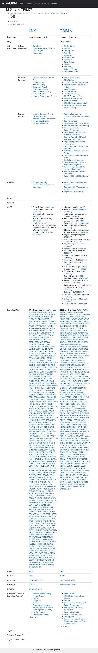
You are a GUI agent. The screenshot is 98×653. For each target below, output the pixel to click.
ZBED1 (43, 555)
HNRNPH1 (40, 401)
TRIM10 (37, 534)
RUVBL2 (54, 500)
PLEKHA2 (32, 473)
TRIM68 (32, 541)
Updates (54, 3)
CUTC (36, 360)
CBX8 (84, 326)
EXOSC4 (45, 383)
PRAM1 (79, 417)
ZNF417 (76, 484)
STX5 (53, 516)
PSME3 (38, 484)
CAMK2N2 (33, 337)
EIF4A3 (38, 378)
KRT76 (87, 383)
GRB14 (69, 367)
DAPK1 (43, 362)
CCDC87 (71, 330)
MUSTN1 (44, 450)
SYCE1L (47, 518)
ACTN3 (51, 312)
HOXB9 (86, 372)
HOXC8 (62, 374)
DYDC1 (54, 372)
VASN (37, 551)
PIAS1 (74, 411)
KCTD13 (51, 413)
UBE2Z (87, 470)
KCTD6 (38, 415)
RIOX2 (37, 498)
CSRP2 (81, 339)
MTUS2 (38, 450)
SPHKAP (41, 514)
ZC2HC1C (70, 479)
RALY (38, 491)
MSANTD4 (46, 447)
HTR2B (31, 406)
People (37, 3)
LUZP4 (49, 438)
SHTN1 (31, 509)
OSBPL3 (53, 463)
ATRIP (43, 326)
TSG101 (39, 544)
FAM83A (63, 353)
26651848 (67, 289)
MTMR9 (32, 450)
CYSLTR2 (48, 360)
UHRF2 (79, 473)
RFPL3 (51, 495)
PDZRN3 (53, 468)
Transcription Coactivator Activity (76, 82)
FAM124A (40, 385)
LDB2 (35, 434)
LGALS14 (32, 436)
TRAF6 (31, 534)
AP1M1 (38, 321)
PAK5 (52, 466)
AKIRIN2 (49, 317)
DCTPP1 (54, 362)
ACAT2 (39, 312)
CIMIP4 (63, 337)
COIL (42, 356)
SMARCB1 (72, 436)
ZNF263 (38, 562)
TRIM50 (38, 539)
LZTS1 (55, 438)
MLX (44, 445)
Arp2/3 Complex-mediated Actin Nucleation (76, 147)
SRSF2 (77, 440)
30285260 (79, 292)
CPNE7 (69, 339)
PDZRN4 (32, 470)
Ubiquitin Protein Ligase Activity (45, 96)
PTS (43, 486)
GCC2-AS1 (64, 362)
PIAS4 (62, 413)
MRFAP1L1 (50, 445)
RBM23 (63, 427)
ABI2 (31, 312)
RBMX (43, 493)
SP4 (30, 514)
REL (84, 427)
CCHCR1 (85, 330)
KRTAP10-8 (47, 422)
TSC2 (54, 541)
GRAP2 (53, 395)
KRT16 (53, 420)
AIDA (38, 317)
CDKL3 (86, 333)
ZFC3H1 (78, 479)
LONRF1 (53, 436)
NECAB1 (32, 456)
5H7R (35, 589)
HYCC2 (77, 374)
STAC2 (43, 516)
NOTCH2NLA (39, 459)
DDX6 (80, 342)
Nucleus (67, 48)
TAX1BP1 (38, 521)
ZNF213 (32, 562)
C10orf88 (44, 333)
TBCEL (52, 521)
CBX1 (40, 339)
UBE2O (63, 470)
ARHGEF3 (86, 314)
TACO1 (31, 521)
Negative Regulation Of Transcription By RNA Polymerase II (76, 116)
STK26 (73, 443)
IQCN (78, 378)
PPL (66, 417)
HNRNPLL (73, 372)
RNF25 (84, 429)
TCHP (69, 447)
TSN (44, 544)
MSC (52, 447)
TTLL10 (77, 459)
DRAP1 (48, 369)
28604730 (67, 273)
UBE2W (81, 470)
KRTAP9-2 (49, 429)
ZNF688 (63, 489)
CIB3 (40, 351)
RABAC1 (39, 489)
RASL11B (44, 491)
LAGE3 (62, 385)
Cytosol (67, 64)
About (22, 3)
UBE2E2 (70, 466)
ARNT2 (62, 319)
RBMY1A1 (50, 493)
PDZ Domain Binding (40, 89)
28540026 (79, 221)
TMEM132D (33, 528)
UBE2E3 (77, 466)
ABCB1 (54, 310)
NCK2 (31, 454)
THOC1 (75, 447)
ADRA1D (52, 314)
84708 (31, 571)
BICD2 (52, 328)
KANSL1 (63, 381)
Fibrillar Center (69, 46)
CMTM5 (36, 356)
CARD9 (40, 337)
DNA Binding (69, 80)
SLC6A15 (38, 509)
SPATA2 (84, 438)
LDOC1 (40, 434)
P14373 (73, 584)
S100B (37, 502)
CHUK (86, 335)
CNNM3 (79, 337)
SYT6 (62, 445)
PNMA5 (52, 473)
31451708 (77, 241)
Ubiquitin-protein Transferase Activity (43, 78)
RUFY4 (39, 500)
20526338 (84, 278)
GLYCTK (63, 365)
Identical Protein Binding (42, 91)
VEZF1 (80, 475)
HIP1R (66, 372)
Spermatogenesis (70, 121)
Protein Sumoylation (71, 130)
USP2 (62, 475)
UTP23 (74, 475)
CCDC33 (47, 342)
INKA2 (40, 408)
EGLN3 (44, 376)
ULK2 (49, 548)
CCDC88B (40, 344)
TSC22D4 (32, 544)
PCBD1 (40, 468)
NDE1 (62, 404)
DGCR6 (85, 342)
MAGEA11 (40, 440)
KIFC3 (31, 420)
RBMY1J (39, 495)
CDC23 (69, 333)
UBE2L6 (76, 468)
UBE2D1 (63, 463)
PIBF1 (67, 413)
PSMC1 (50, 482)
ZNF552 (38, 564)
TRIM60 (51, 539)
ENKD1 (74, 349)
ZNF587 (82, 486)
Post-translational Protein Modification (73, 608)
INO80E (46, 408)
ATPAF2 (38, 326)
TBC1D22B (75, 445)
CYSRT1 (32, 362)
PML (62, 415)
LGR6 (38, 436)
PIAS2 (79, 411)
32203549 (82, 303)
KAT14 (69, 381)
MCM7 (62, 397)
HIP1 (37, 399)
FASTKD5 (64, 356)
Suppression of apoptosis (73, 191)
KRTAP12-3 (33, 424)
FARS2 (83, 353)
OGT (85, 408)
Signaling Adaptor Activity (42, 609)
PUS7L (62, 424)
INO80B (85, 376)
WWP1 (31, 555)
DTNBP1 (80, 344)
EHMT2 (50, 376)
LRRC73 (39, 438)
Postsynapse (38, 53)
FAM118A (32, 385)
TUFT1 (62, 461)
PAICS (46, 466)
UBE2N (82, 468)
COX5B (85, 337)
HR (67, 374)
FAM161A (77, 351)
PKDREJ (45, 470)
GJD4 (36, 392)
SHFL (51, 507)
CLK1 (49, 353)
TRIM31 (69, 454)
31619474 (75, 209)
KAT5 (74, 381)
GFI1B (80, 362)
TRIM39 (50, 537)
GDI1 (47, 390)
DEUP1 (44, 367)
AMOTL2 (72, 314)
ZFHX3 (84, 479)
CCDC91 (48, 344)
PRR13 (36, 482)
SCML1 (31, 505)
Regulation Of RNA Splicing (43, 607)
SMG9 (87, 436)
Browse (29, 3)
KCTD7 (43, 415)
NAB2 (37, 452)
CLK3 (31, 356)
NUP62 (42, 461)
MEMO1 (45, 443)
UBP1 (45, 548)
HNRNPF (32, 401)
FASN (31, 388)
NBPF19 (53, 452)
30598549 (36, 221)
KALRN (51, 411)
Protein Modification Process (74, 619)
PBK (30, 468)
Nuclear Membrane (71, 71)
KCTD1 (45, 413)
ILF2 (76, 376)
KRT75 (81, 383)
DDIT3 (39, 365)
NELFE (62, 406)
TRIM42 (32, 539)
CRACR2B (33, 358)
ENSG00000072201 (36, 580)
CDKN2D (32, 349)
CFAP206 (63, 335)
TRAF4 (48, 532)
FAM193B (85, 351)
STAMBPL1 (85, 440)
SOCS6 (52, 512)
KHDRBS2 (33, 417)
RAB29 (74, 424)
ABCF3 (85, 310)
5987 (62, 571)
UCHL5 (73, 473)
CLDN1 (31, 353)
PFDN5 (38, 470)
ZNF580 (69, 486)
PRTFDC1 (43, 482)
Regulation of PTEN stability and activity (76, 188)
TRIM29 (63, 454)
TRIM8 (37, 541)
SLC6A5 (45, 509)
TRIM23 (32, 537)
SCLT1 (54, 502)
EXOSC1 (38, 383)
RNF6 (62, 431)
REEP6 (46, 495)
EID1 (69, 346)
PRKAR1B (40, 479)
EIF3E (79, 346)
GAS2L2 (41, 390)
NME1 (55, 456)
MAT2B (79, 395)
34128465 (82, 269)
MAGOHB (64, 395)
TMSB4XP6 (64, 450)
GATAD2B (81, 360)
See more (33, 617)
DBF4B (70, 342)
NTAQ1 (68, 408)
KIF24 (55, 417)
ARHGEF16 (52, 323)
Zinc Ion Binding (39, 84)
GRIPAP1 (42, 397)
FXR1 (36, 390)
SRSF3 (54, 514)
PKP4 (55, 470)
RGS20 (31, 498)
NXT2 (48, 461)
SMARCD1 (80, 436)
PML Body (68, 66)
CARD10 (69, 326)
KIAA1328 (49, 417)
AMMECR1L (46, 319)
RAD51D (51, 489)
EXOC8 (31, 383)
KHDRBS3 (41, 417)
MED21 (81, 397)
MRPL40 (76, 399)
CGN (36, 351)
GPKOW (40, 395)
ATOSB (80, 319)
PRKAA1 (85, 417)
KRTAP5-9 (33, 429)
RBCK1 (31, 493)
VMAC (45, 551)
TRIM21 (50, 534)
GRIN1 (36, 397)
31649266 (36, 234)
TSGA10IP (64, 459)
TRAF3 (43, 532)
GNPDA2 (74, 365)
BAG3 (86, 321)
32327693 (82, 266)
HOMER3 (47, 401)
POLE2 (66, 415)
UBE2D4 (39, 548)
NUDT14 (54, 459)
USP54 (31, 551)
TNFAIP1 (32, 530)
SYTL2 (53, 518)
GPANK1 (81, 365)
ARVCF (31, 326)
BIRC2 (31, 330)
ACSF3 (71, 312)
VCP (41, 551)
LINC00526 (64, 388)
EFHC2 (38, 376)
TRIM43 (63, 456)
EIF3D (74, 346)
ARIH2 (77, 317)
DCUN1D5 (32, 365)
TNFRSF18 (47, 530)
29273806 (67, 211)
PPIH (35, 477)
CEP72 (44, 349)
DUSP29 (43, 372)
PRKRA (47, 479)
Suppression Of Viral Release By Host (76, 156)
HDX (54, 397)
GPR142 (47, 395)
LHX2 (43, 436)
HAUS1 (69, 369)
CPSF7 (53, 356)
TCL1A (36, 523)
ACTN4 (31, 314)
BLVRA (37, 330)
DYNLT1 (32, 374)
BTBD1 (37, 333)
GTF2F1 (86, 367)
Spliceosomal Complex (41, 605)
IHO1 (47, 406)
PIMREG (74, 413)
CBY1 (45, 339)
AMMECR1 (64, 314)
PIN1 (80, 413)
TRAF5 (54, 532)
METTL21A (33, 445)
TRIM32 (76, 454)
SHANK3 (70, 434)
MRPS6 (39, 447)
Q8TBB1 (32, 584)
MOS (71, 399)
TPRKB (82, 450)
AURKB (49, 326)
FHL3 (47, 388)
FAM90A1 (48, 385)
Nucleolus (67, 53)
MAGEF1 (80, 392)
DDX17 (44, 365)
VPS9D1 (69, 477)
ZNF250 (85, 482)
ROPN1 (49, 498)
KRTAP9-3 (33, 431)
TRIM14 (44, 534)
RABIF (45, 489)
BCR (42, 328)
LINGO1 (72, 388)
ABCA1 (48, 310)
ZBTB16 (63, 479)
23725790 (36, 216)
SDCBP (86, 431)
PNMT (31, 475)
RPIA (54, 498)
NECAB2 (39, 456)
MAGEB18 (48, 440)
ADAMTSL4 (44, 314)
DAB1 (38, 362)
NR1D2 (62, 408)
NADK (42, 452)
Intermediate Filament (41, 614)
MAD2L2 (79, 390)
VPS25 (85, 475)
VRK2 (37, 553)
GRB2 (31, 397)
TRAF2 (37, 532)
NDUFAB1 (49, 454)
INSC (51, 408)
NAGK (47, 452)
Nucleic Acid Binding (71, 77)
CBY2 (50, 339)
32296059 (82, 209)
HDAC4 (85, 369)
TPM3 (76, 450)
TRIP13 (43, 541)
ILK (80, 376)
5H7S (40, 589)
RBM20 (37, 493)
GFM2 (85, 362)
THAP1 (36, 525)
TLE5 (80, 447)
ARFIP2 (36, 323)
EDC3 (42, 374)
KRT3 (77, 383)
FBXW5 (82, 356)
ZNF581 (44, 564)
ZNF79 (68, 489)
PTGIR (49, 484)
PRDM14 (32, 479)
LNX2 (48, 436)
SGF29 (39, 507)
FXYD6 (81, 358)
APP (54, 321)
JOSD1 (45, 411)
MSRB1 (83, 399)
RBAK (50, 491)
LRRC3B (32, 438)
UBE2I (83, 466)
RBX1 (74, 427)
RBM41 (69, 427)
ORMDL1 (32, 463)
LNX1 (33, 30)
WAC (41, 553)
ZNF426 (51, 562)
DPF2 (43, 369)
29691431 (82, 260)
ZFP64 (39, 560)
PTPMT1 (76, 422)
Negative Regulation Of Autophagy (77, 123)
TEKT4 (47, 523)
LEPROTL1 (48, 434)
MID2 (40, 445)
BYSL (88, 323)
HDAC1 (79, 369)
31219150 (75, 283)
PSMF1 (44, 484)
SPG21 (35, 514)
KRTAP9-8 (41, 431)
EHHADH (63, 346)
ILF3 (35, 408)
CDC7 (75, 333)
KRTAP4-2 (50, 427)
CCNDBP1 (33, 346)
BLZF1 (42, 330)
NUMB (31, 461)
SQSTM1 (71, 440)
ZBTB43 (45, 557)
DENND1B (52, 365)
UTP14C (68, 475)
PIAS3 (84, 411)
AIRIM (80, 312)
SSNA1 (31, 516)
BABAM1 (74, 321)
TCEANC (63, 447)
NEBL (67, 404)
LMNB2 (78, 388)
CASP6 (46, 337)
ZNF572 (63, 486)
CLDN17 (38, 353)
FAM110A (69, 351)
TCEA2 (82, 445)
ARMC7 (83, 317)
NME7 (31, 459)
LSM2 (44, 438)
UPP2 (54, 548)
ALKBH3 (38, 319)
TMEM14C (42, 528)
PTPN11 (38, 486)
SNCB (51, 509)
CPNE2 (47, 356)
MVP (68, 401)
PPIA (52, 475)
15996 (62, 575)
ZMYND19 (77, 482)
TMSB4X (86, 447)
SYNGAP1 (81, 443)
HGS (62, 372)
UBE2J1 (63, 468)
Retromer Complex (71, 69)
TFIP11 (53, 523)
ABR (34, 312)
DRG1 (54, 369)
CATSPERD (33, 339)
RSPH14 (68, 431)
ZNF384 (63, 484)
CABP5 (35, 335)
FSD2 (31, 390)
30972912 (44, 230)
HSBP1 (44, 404)
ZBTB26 (38, 557)
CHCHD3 (75, 335)
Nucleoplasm (69, 50)
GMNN (52, 392)
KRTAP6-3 (41, 429)
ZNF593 (51, 564)
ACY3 (37, 314)
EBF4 (37, 374)
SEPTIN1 (32, 507)
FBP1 (36, 388)
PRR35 (76, 420)
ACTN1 (45, 312)
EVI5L (52, 381)
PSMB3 (69, 422)
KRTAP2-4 (33, 427)
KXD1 (47, 431)
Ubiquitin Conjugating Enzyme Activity (75, 597)
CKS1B (69, 337)
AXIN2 (37, 328)
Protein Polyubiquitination (73, 614)
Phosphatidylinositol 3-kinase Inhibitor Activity (75, 106)
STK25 (68, 443)
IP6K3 (31, 411)
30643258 (67, 257)
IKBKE (68, 376)
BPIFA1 (32, 333)
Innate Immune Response (73, 160)
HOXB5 (80, 372)
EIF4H (43, 378)
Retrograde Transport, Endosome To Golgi (76, 151)
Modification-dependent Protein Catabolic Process (75, 622)
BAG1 (81, 321)
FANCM (78, 353)
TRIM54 (44, 539)
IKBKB (62, 376)
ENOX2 (31, 381)
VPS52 (31, 553)
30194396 (49, 232)
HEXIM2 (32, 399)
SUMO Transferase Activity (74, 96)
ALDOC (31, 319)
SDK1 (49, 505)
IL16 (56, 406)
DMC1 (55, 367)
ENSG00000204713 (67, 580)
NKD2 (50, 456)
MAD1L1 (32, 440)
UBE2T (69, 470)
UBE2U (75, 470)
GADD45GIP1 (65, 360)
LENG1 (74, 385)
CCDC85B (32, 344)
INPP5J (63, 378)
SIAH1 (76, 434)
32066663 (67, 253)
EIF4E (62, 349)
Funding (45, 3)
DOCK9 (38, 369)
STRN (48, 516)
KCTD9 (49, 415)
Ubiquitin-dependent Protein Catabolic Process (43, 115)
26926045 (50, 207)
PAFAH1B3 (40, 466)
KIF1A (62, 383)
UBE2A (87, 461)
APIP (44, 321)
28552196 (42, 223)
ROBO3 (43, 498)
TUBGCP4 (84, 459)
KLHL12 (37, 420)
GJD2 (31, 392)
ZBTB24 (32, 557)
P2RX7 (68, 411)
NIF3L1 (68, 406)
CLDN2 (43, 353)
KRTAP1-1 (38, 422)
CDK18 (80, 333)
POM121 (87, 415)
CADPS (41, 335)
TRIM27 (66, 30)
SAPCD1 (44, 502)
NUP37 (36, 461)
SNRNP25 (32, 512)
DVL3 (49, 372)
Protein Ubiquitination (41, 121)
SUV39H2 (40, 518)
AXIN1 (68, 321)
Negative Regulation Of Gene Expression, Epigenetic (75, 163)
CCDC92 (78, 330)
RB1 (85, 424)
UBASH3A (50, 546)
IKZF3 (52, 406)
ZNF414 (69, 484)
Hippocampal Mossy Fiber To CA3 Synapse (43, 49)
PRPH (31, 482)
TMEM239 (50, 528)
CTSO (31, 360)
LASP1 (68, 385)
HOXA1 (38, 404)
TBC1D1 (45, 521)
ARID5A (71, 317)
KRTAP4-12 (41, 427)
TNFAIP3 (39, 530)
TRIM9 (81, 456)
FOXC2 (75, 358)
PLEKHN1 (86, 413)
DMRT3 (63, 344)
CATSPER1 (77, 326)
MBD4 (85, 395)
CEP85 (31, 351)
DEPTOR (32, 367)
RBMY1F (32, 495)
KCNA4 (39, 413)
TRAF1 (31, 532)
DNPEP (32, 369)
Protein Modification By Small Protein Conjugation (75, 604)
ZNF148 (51, 560)
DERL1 (38, 367)
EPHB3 (37, 381)
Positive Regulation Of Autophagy (76, 125)
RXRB (74, 431)
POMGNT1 (38, 475)
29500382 (67, 246)
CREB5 (75, 339)
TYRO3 (37, 546)
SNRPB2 (69, 438)
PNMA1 (40, 473)
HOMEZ (55, 401)
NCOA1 (85, 401)
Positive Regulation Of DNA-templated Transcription (74, 168)
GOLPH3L (32, 395)
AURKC (31, 328)
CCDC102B (39, 342)
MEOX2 (52, 443)
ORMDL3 (39, 463)
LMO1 (83, 388)
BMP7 (83, 323)
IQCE (73, 378)
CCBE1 (31, 342)
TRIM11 (69, 452)
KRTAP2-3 (51, 424)
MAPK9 (32, 443)
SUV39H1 (32, 518)
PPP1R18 (72, 417)
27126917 (67, 237)
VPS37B (52, 551)
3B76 (31, 589)
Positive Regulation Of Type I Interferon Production (75, 138)
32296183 (63, 13)
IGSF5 (42, 406)
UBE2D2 (32, 548)
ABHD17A (64, 312)
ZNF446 (32, 564)
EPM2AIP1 (45, 381)
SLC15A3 (63, 436)
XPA (81, 477)
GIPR (51, 390)
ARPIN (68, 319)
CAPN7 (63, 326)
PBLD (35, 468)
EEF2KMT (49, 374)
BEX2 (74, 323)
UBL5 (62, 473)
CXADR (42, 360)
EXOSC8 (52, 383)
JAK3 (40, 411)
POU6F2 (46, 475)
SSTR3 (37, 516)
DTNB (74, 344)
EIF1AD (32, 378)
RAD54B (32, 491)
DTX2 (37, 372)
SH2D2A (45, 507)
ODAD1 (53, 461)
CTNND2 (50, 358)
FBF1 (70, 356)
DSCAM (32, 372)
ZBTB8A (52, 557)
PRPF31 (70, 420)
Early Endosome (70, 62)
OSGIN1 (32, 466)
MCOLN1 (68, 397)
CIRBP (45, 351)
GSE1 (80, 367)
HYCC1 (71, 374)
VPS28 (62, 477)
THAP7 (42, 525)
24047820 (67, 296)
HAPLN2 (63, 369)
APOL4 (49, 321)
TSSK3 (31, 546)
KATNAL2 (32, 413)
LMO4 (62, 390)
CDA (38, 346)
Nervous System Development (44, 118)
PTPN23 (83, 422)
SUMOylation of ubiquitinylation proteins (75, 183)
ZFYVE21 (63, 482)
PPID (31, 477)
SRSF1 (48, 514)
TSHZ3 (71, 459)
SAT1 (50, 502)
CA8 (30, 335)
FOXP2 (52, 388)
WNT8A (53, 553)
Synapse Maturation (40, 123)
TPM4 (54, 530)
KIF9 (67, 383)
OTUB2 (62, 411)
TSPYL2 (50, 544)
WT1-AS (76, 477)
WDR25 (46, 553)
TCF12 (31, 523)
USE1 (84, 473)
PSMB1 (63, 422)
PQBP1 (49, 477)
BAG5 (62, 323)
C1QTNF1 (52, 333)
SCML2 (37, 505)
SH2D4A (63, 434)
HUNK (37, 406)
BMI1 (79, 323)
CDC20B (63, 333)
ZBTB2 (49, 555)
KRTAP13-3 (42, 424)
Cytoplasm (37, 46)
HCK (74, 369)
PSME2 (32, 484)
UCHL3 (67, 473)
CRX (39, 358)
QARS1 (53, 486)
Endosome (68, 59)
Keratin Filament (39, 612)
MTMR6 (63, 401)
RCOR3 (80, 427)
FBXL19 (76, 356)
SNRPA (39, 512)
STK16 (62, 443)
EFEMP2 (32, 376)
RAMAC (81, 424)
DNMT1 (69, 344)
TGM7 (31, 525)
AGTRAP (32, 317)
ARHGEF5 (64, 317)
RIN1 (73, 429)
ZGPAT (45, 560)
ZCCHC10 (32, 560)
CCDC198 (63, 330)
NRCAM (47, 459)
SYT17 (87, 443)
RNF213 (79, 429)
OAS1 (80, 408)
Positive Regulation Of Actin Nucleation (74, 172)
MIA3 (62, 399)
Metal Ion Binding (39, 94)
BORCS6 (49, 330)
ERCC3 (85, 349)
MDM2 (75, 397)
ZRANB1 (38, 567)
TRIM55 (76, 456)
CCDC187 (80, 328)
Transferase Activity (40, 87)
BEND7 (47, 328)
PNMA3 (46, 473)
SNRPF (46, 512)
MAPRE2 (38, 443)
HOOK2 (32, 404)
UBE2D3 (77, 463)
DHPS (50, 367)
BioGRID (13, 24)
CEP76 (50, 349)
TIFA (53, 525)
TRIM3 (44, 537)
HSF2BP (50, 404)
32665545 (67, 227)
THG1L (48, 525)
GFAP (75, 362)
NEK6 (45, 456)
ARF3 (31, 323)
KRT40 (31, 422)
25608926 (80, 207)
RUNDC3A (47, 500)
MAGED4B (73, 392)
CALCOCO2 (49, 335)
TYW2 (43, 546)
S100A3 (32, 502)
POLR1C (73, 415)
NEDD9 (72, 404)
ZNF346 (44, 562)
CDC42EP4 (45, 346)
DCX (75, 342)
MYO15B (74, 401)
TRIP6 (49, 541)
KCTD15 (80, 381)
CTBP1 (43, 358)
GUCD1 (50, 397)
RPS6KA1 (32, 500)
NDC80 (36, 454)
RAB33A (32, 489)
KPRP (42, 420)
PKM (51, 470)
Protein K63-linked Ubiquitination (76, 176)
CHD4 (82, 335)
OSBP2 (46, 463)
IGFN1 (83, 374)
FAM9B (55, 385)
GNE (68, 365)
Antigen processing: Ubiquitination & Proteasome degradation (43, 184)
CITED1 (51, 351)
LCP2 (31, 434)
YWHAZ (37, 555)
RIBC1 (68, 429)
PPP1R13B (42, 477)
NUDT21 (75, 408)
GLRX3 (41, 392)
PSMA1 (82, 420)
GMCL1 (47, 392)
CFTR (70, 335)
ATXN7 (62, 321)
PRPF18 (63, 420)
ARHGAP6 (44, 323)
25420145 (36, 211)
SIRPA (81, 434)
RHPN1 (63, 429)
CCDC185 (72, 328)
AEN (75, 312)
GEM (71, 362)
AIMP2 (43, 317)
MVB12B (52, 450)
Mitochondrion (69, 57)
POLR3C (80, 415)
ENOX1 (49, 378)
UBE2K (69, 468)
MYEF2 (31, 452)
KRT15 (48, 420)
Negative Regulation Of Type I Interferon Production (75, 133)
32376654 (84, 223)
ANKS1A (32, 321)
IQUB (83, 378)
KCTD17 (32, 415)
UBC (82, 461)
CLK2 (54, 353)
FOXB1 (69, 358)
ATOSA (74, 319)
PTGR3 (31, 486)
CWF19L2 (63, 342)
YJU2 (85, 477)
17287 (31, 575)
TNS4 (71, 450)
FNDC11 (63, 358)
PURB (47, 486)
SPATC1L (63, 440)
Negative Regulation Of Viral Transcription (74, 142)
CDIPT (52, 346)
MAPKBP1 (72, 395)
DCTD (48, 362)
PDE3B (46, 468)
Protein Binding (38, 82)
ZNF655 (32, 567)
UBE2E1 (63, 466)
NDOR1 (42, 454)
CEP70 (38, 349)
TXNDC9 (69, 461)
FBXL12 (41, 388)
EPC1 (79, 349)
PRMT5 (53, 479)
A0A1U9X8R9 (65, 584)
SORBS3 (76, 438)
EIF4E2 (68, 349)
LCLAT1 (53, 431)
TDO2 (42, 523)
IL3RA (31, 408)
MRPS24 (32, 447)
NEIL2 (78, 404)
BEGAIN (68, 323)
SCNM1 (44, 505)
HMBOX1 (43, 399)
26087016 (84, 232)
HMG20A (50, 399)
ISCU (36, 411)
